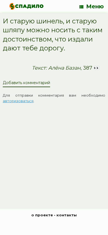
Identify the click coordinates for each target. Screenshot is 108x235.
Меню (95, 6)
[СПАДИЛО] (26, 6)
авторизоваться (18, 101)
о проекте (42, 215)
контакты (66, 215)
